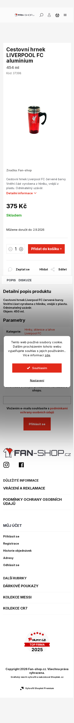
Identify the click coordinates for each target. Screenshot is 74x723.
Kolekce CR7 (15, 608)
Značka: (19, 170)
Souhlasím (39, 368)
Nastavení (37, 380)
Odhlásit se (11, 565)
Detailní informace (19, 193)
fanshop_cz (10, 465)
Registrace (11, 543)
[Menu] (65, 15)
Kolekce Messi (17, 597)
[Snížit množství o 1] (10, 249)
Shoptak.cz (57, 677)
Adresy (8, 558)
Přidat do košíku (45, 249)
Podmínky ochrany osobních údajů (32, 501)
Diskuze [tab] (25, 280)
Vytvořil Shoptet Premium (39, 688)
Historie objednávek (17, 550)
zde (47, 355)
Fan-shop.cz (21, 465)
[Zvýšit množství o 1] (21, 249)
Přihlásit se (37, 424)
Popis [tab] (11, 280)
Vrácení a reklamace (24, 488)
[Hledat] (41, 15)
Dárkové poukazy (20, 586)
